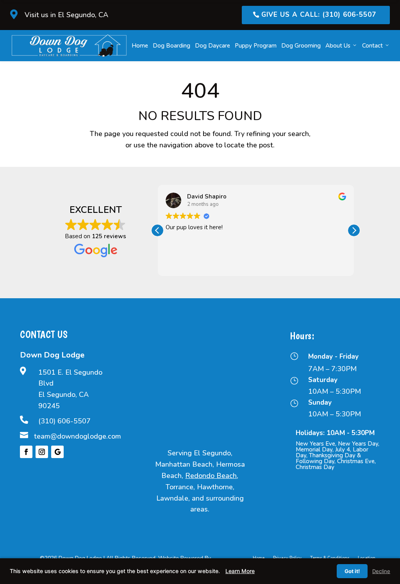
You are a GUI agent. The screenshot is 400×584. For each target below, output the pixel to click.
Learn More (240, 571)
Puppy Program (256, 46)
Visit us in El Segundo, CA (66, 14)
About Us (337, 46)
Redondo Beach (211, 475)
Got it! (352, 571)
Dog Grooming (301, 46)
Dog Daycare (212, 46)
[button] (354, 230)
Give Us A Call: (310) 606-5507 (318, 14)
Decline (381, 571)
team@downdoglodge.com (77, 436)
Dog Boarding (171, 46)
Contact (372, 46)
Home (140, 46)
